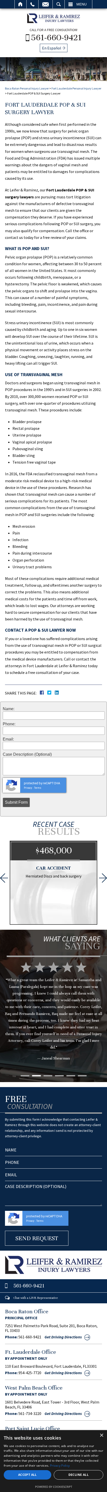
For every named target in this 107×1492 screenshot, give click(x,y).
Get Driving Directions (63, 1337)
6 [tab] (82, 1075)
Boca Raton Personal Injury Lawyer (27, 88)
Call (32, 4)
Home (20, 4)
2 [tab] (36, 1075)
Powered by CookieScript (53, 1487)
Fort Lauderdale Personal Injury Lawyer (76, 88)
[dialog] (53, 1461)
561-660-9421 (56, 37)
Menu (81, 4)
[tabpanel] (53, 1018)
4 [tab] (59, 1075)
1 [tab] (25, 1075)
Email (46, 4)
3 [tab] (48, 1075)
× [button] (101, 1435)
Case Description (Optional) (27, 754)
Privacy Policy (60, 1465)
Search (58, 4)
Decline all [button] (78, 1475)
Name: (8, 709)
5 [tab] (70, 1075)
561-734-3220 (29, 1413)
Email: (8, 739)
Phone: (9, 724)
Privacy (28, 788)
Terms (37, 788)
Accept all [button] (27, 1475)
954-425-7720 (29, 1373)
